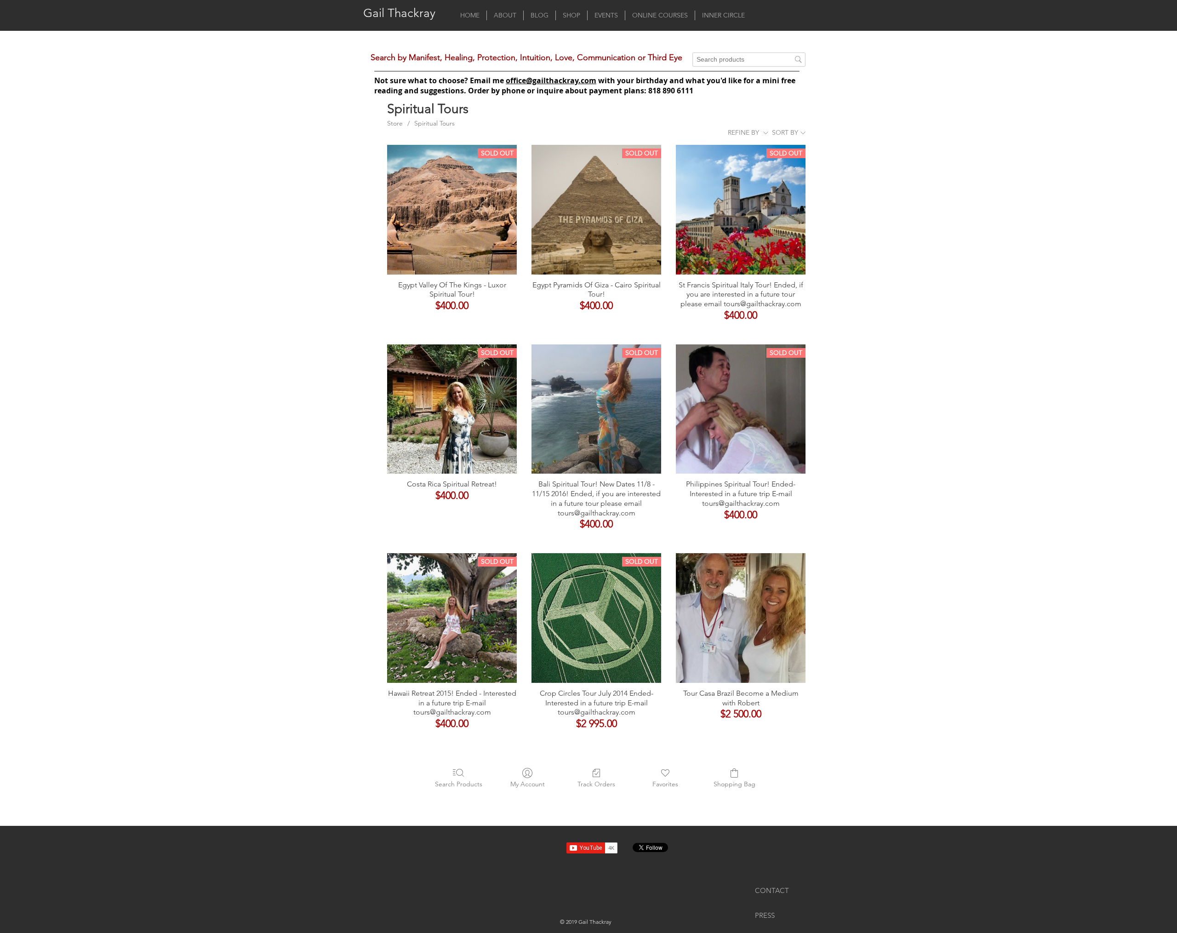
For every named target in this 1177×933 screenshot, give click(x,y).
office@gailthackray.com (551, 80)
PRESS (765, 915)
